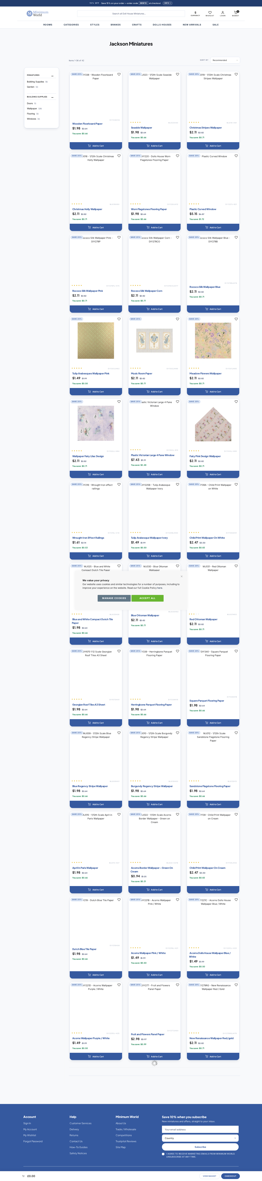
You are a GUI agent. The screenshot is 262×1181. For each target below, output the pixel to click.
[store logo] (47, 13)
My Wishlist (29, 1135)
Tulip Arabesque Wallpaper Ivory (149, 537)
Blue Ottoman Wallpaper (145, 615)
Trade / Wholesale (126, 1129)
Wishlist (210, 15)
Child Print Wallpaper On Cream (207, 867)
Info (166, 3)
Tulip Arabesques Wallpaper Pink (90, 373)
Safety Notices (78, 1153)
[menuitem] (48, 24)
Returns (74, 1135)
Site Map (121, 1147)
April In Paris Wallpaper (85, 867)
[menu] (131, 24)
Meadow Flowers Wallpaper (205, 373)
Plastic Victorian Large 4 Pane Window (153, 455)
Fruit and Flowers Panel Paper (147, 1034)
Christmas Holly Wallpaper (87, 209)
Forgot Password (33, 1141)
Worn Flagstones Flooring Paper (149, 209)
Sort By (204, 60)
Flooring (33, 113)
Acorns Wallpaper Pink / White (148, 953)
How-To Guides (78, 1147)
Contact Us (76, 1141)
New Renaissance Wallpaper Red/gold (211, 1038)
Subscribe (200, 1146)
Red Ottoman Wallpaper (203, 619)
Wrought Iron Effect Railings (88, 537)
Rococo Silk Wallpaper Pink (87, 290)
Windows (33, 118)
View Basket (209, 1176)
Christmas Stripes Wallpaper (206, 127)
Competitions (124, 1135)
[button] (195, 13)
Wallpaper (34, 108)
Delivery (74, 1129)
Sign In (27, 1123)
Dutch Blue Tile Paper (84, 949)
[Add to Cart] (96, 145)
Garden (32, 86)
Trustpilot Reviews (126, 1141)
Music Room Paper (141, 373)
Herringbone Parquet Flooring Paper (151, 704)
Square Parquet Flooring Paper (207, 700)
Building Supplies (37, 81)
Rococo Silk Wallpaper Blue (205, 286)
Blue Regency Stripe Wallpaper (90, 786)
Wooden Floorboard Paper (87, 123)
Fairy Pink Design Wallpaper (205, 456)
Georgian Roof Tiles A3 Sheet (88, 704)
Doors (31, 103)
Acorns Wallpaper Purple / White (91, 1038)
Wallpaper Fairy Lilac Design (88, 456)
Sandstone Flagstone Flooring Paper (210, 786)
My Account (30, 1129)
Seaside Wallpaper (141, 127)
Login (222, 15)
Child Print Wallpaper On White (207, 537)
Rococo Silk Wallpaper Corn (146, 290)
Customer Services (80, 1123)
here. (160, 587)
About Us (121, 1123)
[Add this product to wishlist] (119, 74)
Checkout (230, 1176)
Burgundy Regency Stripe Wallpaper (152, 786)
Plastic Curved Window (203, 209)
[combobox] (131, 13)
